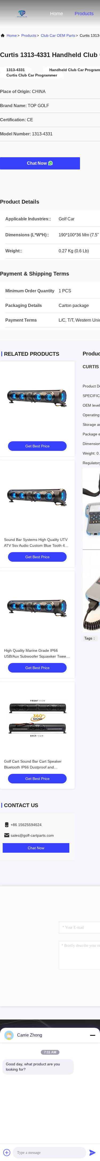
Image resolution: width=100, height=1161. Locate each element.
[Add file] (7, 1152)
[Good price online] (37, 398)
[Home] (21, 13)
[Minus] (92, 1035)
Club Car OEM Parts (58, 35)
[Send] (92, 1152)
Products (84, 13)
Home (56, 13)
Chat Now (37, 163)
